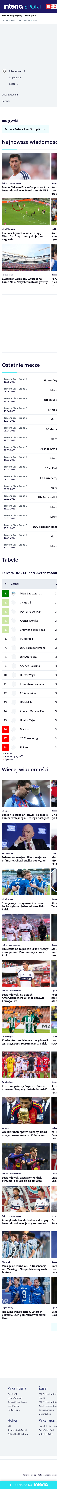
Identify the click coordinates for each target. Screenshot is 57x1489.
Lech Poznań (13, 1405)
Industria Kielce (46, 1434)
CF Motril (25, 602)
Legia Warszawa (15, 1398)
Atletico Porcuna (30, 666)
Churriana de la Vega (32, 629)
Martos (24, 729)
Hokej (12, 1420)
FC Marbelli (26, 638)
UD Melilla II (27, 702)
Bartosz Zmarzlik (46, 1409)
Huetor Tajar (27, 720)
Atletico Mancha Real (32, 711)
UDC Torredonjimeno (33, 647)
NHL (10, 1426)
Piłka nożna (24, 21)
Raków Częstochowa (17, 1402)
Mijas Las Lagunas (31, 593)
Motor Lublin (45, 1413)
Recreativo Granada (32, 684)
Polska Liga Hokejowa (18, 1434)
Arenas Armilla (29, 620)
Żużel (43, 1388)
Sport (13, 21)
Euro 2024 (12, 1394)
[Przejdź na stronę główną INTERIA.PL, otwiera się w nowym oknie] (13, 6)
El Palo (24, 747)
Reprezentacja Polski (17, 1430)
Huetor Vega (27, 675)
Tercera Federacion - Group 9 (22, 129)
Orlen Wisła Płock (46, 1430)
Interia (5, 21)
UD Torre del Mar (30, 611)
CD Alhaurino (28, 693)
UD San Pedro (28, 656)
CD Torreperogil (29, 738)
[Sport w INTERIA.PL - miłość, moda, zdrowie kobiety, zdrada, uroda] (33, 6)
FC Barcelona (13, 1409)
